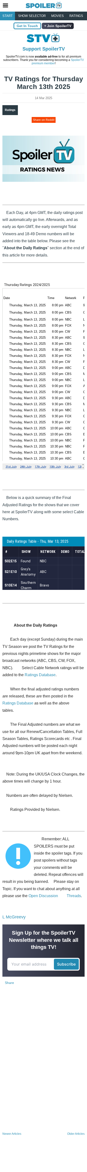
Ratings (76, 16)
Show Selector (32, 16)
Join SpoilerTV (58, 26)
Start (7, 16)
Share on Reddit (43, 120)
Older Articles (76, 1133)
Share (9, 983)
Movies (57, 16)
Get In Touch (27, 26)
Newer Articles (11, 1133)
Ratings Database (40, 675)
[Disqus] (43, 1066)
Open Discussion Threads (55, 896)
